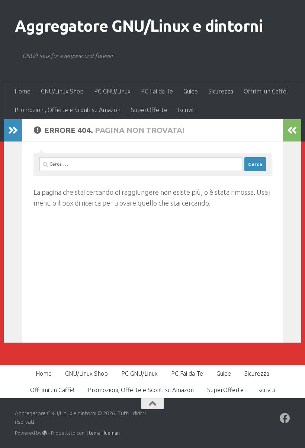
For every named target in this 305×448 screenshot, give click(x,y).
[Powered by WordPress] (44, 432)
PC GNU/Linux (112, 91)
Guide (190, 91)
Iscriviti (187, 110)
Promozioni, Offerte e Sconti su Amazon (68, 110)
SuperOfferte (149, 110)
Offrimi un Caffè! (266, 91)
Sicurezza (220, 91)
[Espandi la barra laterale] (13, 130)
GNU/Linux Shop (62, 91)
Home (22, 91)
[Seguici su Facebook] (285, 418)
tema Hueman (104, 432)
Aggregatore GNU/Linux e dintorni (139, 26)
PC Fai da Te (157, 91)
